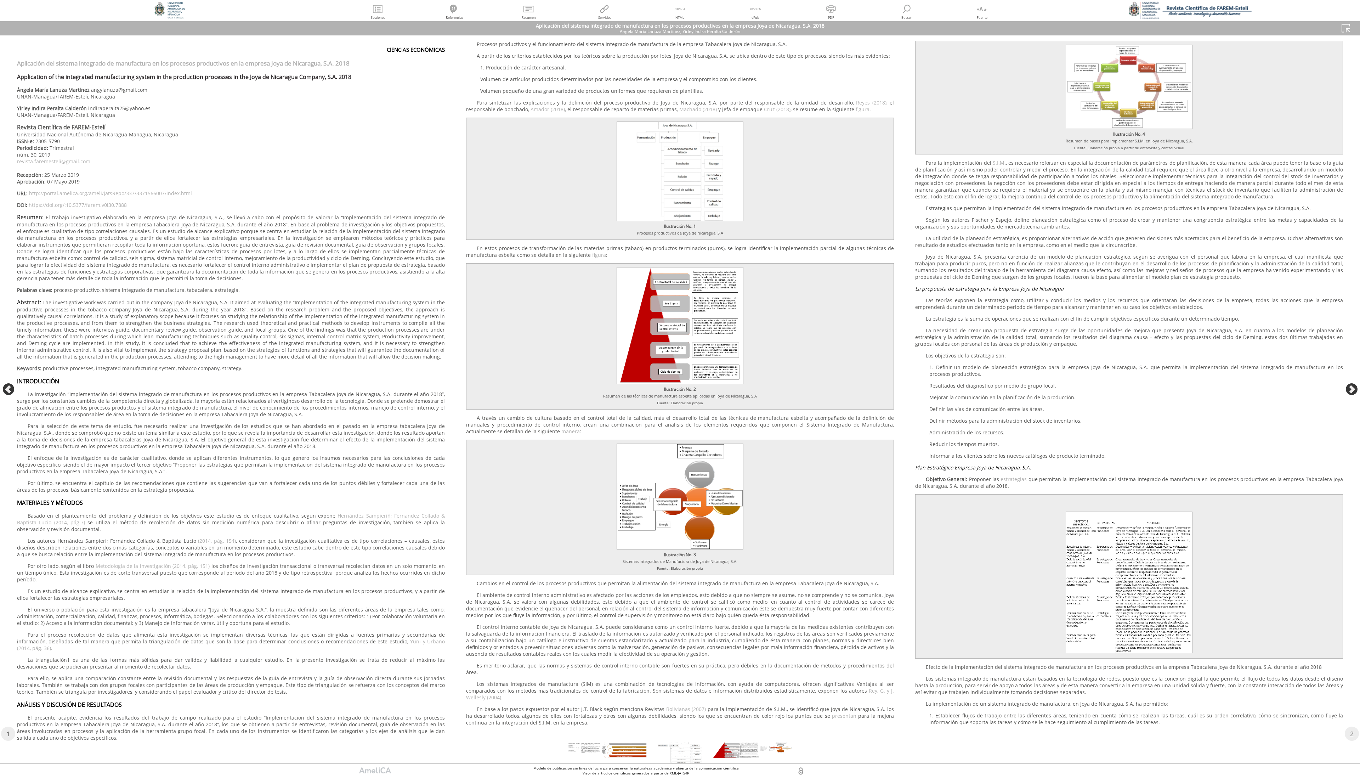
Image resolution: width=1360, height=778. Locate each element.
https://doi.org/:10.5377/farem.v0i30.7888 (78, 205)
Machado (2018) (698, 109)
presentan (844, 715)
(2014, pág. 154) (217, 540)
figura (862, 109)
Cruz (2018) (777, 109)
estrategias (1014, 479)
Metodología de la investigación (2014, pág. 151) (153, 566)
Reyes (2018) (870, 102)
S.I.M (998, 162)
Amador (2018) (548, 109)
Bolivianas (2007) (686, 709)
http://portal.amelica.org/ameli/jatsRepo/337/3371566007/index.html (110, 193)
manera (570, 431)
